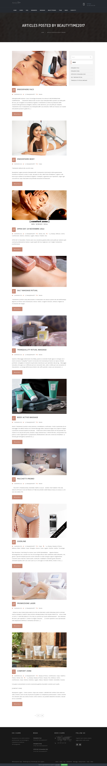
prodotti (42, 235)
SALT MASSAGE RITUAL (27, 290)
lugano (32, 235)
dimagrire (32, 548)
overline (51, 548)
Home (15, 10)
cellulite (23, 548)
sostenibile (57, 680)
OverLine (21, 541)
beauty (53, 233)
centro (63, 233)
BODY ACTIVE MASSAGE (27, 417)
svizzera (62, 680)
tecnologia (62, 548)
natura (37, 235)
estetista (27, 235)
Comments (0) (18, 94)
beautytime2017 (31, 94)
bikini (18, 548)
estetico (22, 235)
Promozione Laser (26, 603)
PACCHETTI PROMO (25, 478)
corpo (40, 164)
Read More (18, 114)
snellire (56, 548)
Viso (27, 10)
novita (40, 94)
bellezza (58, 233)
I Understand (64, 764)
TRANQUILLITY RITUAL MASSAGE (32, 349)
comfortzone (15, 235)
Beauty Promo (52, 10)
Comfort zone (24, 671)
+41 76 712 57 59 (91, 5)
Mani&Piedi (34, 10)
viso (44, 233)
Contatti (73, 10)
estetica (26, 680)
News (66, 10)
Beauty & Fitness (57, 546)
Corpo (21, 10)
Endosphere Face (25, 89)
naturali (46, 680)
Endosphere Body (26, 159)
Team (60, 10)
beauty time (47, 678)
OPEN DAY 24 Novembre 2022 (30, 229)
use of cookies (57, 764)
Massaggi (42, 10)
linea (41, 548)
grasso (38, 548)
